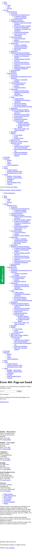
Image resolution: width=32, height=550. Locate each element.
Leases (16, 136)
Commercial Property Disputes (22, 54)
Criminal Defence (19, 84)
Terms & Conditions (9, 502)
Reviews (9, 8)
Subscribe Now (4, 402)
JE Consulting (10, 548)
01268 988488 (6, 469)
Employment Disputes (20, 48)
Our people (7, 157)
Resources (6, 158)
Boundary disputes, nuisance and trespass (24, 123)
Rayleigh (9, 181)
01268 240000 (6, 439)
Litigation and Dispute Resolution (20, 53)
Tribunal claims (18, 95)
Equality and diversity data (14, 171)
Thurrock (9, 184)
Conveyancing (18, 135)
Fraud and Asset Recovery (21, 62)
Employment (14, 43)
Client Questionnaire (9, 193)
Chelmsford (10, 179)
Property (13, 133)
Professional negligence (20, 119)
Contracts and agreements (21, 32)
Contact (6, 174)
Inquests (16, 40)
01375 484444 (6, 491)
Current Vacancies (12, 170)
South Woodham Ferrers (14, 182)
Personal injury (18, 117)
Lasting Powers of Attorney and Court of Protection (22, 146)
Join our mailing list (12, 165)
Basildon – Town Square (14, 176)
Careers (6, 168)
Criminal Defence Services (18, 83)
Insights (9, 160)
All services (14, 13)
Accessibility (7, 500)
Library (9, 163)
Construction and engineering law (20, 15)
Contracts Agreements (20, 18)
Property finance (18, 138)
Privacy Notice (8, 497)
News (8, 162)
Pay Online (14, 187)
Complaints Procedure (10, 495)
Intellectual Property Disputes (22, 67)
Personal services (12, 73)
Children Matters (19, 98)
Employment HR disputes (21, 90)
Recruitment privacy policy (14, 173)
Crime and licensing (16, 37)
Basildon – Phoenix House (14, 177)
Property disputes (19, 121)
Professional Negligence (21, 68)
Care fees (16, 144)
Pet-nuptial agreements (20, 105)
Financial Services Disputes (22, 64)
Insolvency (17, 65)
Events (5, 166)
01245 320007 (6, 460)
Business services (12, 11)
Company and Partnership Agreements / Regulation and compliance (22, 29)
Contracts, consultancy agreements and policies (21, 45)
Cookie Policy (8, 498)
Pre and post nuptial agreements (23, 106)
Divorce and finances (20, 103)
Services (6, 10)
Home (5, 2)
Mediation (13, 71)
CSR (8, 7)
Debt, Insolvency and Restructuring (20, 34)
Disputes (16, 81)
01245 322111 (6, 480)
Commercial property (17, 19)
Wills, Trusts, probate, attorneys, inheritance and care (20, 142)
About (5, 3)
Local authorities (15, 70)
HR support (17, 49)
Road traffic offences (20, 87)
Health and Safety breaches (22, 41)
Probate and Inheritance (20, 152)
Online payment (8, 494)
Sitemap (6, 503)
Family (13, 97)
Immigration (14, 51)
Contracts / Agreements (20, 79)
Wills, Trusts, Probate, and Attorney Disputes (21, 129)
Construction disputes (20, 16)
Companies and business (17, 21)
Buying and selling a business (22, 26)
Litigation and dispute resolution (20, 109)
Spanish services (15, 140)
